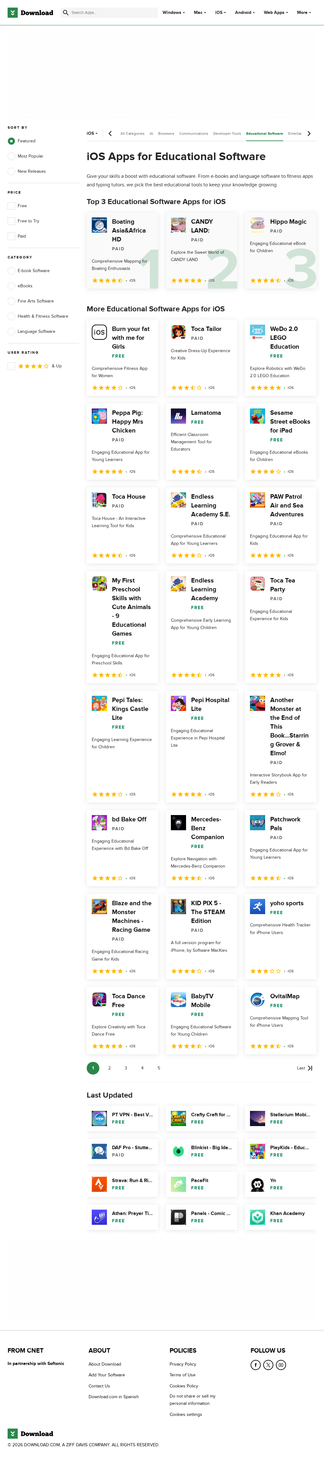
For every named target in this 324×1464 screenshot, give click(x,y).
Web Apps (274, 12)
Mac (198, 12)
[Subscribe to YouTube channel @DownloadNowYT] (281, 1365)
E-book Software (34, 270)
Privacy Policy (183, 1364)
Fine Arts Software (36, 301)
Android (243, 12)
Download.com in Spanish (114, 1397)
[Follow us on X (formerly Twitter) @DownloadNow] (268, 1365)
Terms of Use (183, 1375)
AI (151, 133)
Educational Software (264, 133)
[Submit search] (66, 13)
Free (22, 206)
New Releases (32, 171)
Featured (26, 141)
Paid (22, 236)
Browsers (166, 133)
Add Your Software (107, 1375)
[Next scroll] (308, 133)
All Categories (133, 133)
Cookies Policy (184, 1386)
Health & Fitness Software (43, 316)
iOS (218, 12)
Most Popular (30, 156)
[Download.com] (30, 13)
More (302, 12)
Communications (193, 133)
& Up (57, 366)
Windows (172, 12)
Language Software (36, 331)
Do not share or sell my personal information (192, 1400)
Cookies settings (186, 1414)
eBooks (25, 286)
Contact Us (99, 1386)
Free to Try (28, 221)
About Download (105, 1364)
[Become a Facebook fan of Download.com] (256, 1365)
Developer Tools (227, 133)
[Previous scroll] (110, 133)
